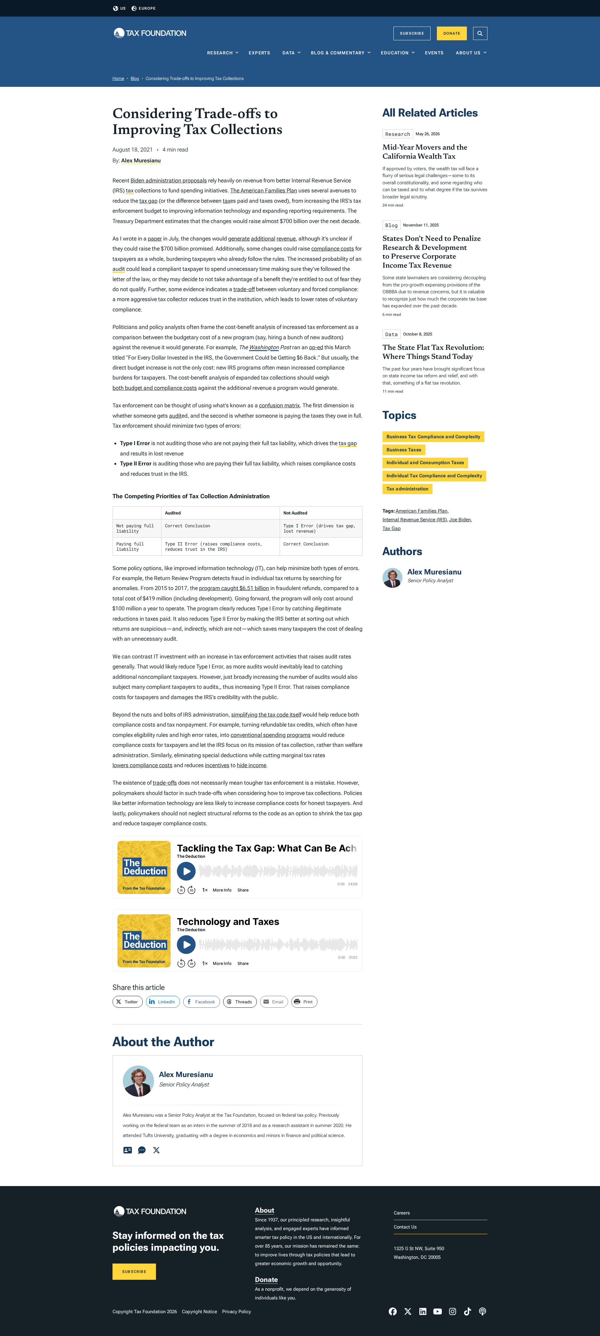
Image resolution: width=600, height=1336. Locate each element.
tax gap (148, 200)
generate (239, 238)
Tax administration (408, 489)
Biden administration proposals (169, 180)
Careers (402, 1213)
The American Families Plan (263, 190)
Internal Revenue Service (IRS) (414, 520)
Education (395, 52)
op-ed (316, 347)
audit (118, 269)
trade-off (244, 289)
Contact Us (405, 1227)
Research (220, 52)
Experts (261, 52)
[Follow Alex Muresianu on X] (156, 1150)
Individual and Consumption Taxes (425, 462)
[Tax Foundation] (150, 33)
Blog (135, 78)
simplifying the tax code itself (266, 714)
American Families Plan (422, 511)
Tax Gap (391, 528)
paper (155, 238)
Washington (264, 347)
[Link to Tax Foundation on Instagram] (453, 1311)
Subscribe (412, 33)
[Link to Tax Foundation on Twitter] (408, 1311)
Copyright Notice (199, 1311)
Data (288, 52)
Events (436, 52)
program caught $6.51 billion (234, 588)
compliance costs (332, 248)
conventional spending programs (271, 735)
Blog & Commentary (338, 52)
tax (129, 190)
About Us (468, 52)
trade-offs (165, 782)
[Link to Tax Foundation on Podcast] (483, 1311)
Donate (451, 33)
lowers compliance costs (142, 765)
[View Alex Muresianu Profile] (127, 1150)
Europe (147, 8)
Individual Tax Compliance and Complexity (434, 476)
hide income (251, 765)
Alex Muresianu (141, 160)
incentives (217, 765)
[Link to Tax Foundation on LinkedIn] (423, 1311)
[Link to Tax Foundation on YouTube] (438, 1311)
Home (118, 78)
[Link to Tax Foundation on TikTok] (467, 1311)
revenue (286, 238)
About (264, 1210)
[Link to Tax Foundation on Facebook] (393, 1311)
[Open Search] (480, 33)
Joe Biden (460, 520)
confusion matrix (279, 405)
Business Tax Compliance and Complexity (434, 437)
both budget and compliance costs (154, 388)
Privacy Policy (236, 1311)
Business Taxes (404, 450)
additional (263, 238)
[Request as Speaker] (142, 1150)
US (123, 8)
